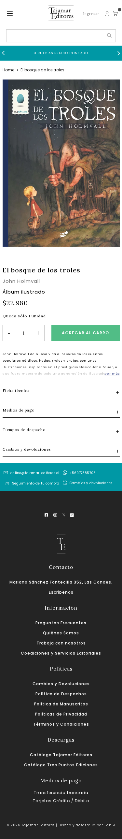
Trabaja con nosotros (61, 643)
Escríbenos (61, 592)
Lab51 (109, 825)
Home (8, 70)
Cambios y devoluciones (91, 483)
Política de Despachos (61, 694)
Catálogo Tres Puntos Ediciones (61, 765)
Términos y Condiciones (61, 724)
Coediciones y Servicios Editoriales (61, 653)
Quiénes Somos (61, 633)
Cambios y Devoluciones (61, 684)
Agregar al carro (85, 333)
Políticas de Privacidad (61, 714)
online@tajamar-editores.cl (34, 472)
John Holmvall (21, 281)
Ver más (112, 374)
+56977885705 (83, 472)
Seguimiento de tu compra (36, 483)
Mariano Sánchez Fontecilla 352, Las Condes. (61, 582)
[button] (3, 53)
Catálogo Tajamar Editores (61, 755)
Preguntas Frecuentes (61, 623)
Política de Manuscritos (61, 704)
